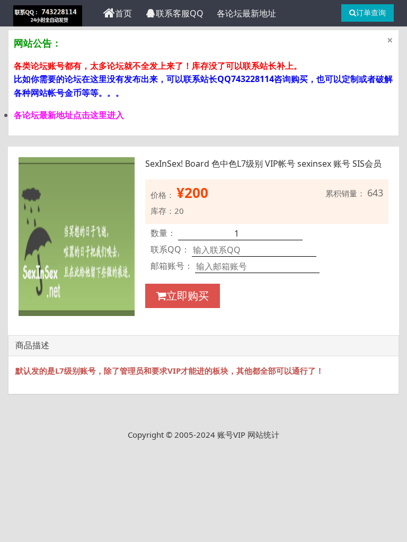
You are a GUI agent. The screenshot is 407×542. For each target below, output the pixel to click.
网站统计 (263, 434)
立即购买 (187, 295)
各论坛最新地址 (246, 13)
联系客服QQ (180, 13)
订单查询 (371, 12)
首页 (123, 13)
